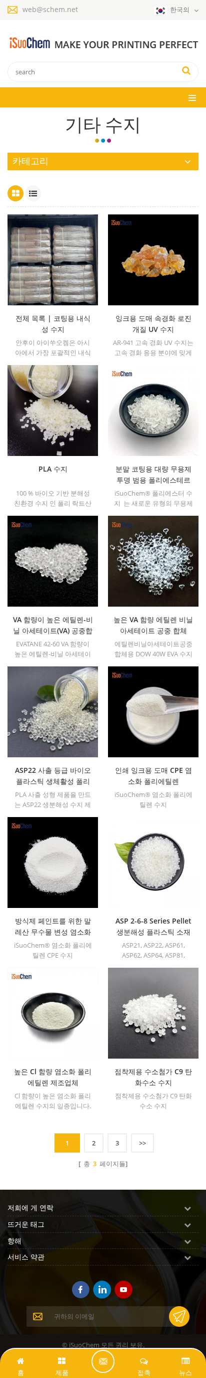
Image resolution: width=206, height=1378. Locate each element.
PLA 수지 (53, 469)
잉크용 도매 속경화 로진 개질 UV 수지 (154, 323)
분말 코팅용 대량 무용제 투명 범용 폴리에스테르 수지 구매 (154, 475)
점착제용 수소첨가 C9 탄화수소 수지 (153, 1077)
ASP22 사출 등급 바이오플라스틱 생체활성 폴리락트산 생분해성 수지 (53, 776)
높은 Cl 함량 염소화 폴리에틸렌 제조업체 (53, 1077)
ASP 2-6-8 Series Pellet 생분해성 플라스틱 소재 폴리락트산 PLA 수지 (154, 927)
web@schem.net (50, 9)
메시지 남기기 (103, 1361)
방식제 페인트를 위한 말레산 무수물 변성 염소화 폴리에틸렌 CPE (53, 927)
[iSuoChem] (103, 43)
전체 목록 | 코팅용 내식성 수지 (53, 323)
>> (142, 1142)
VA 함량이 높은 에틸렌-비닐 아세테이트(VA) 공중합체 (53, 625)
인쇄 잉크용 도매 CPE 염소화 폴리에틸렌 (153, 775)
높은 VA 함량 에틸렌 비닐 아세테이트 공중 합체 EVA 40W (153, 625)
